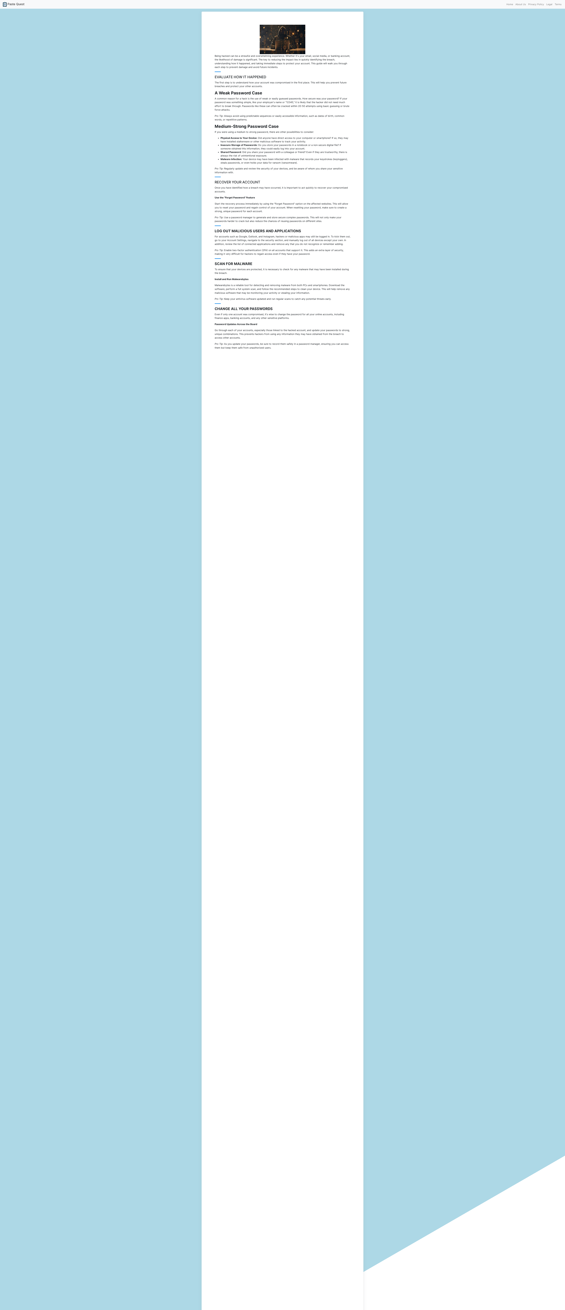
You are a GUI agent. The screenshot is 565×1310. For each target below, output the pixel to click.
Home (509, 4)
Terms (558, 4)
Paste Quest (16, 4)
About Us (520, 4)
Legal (549, 4)
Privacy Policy (536, 4)
